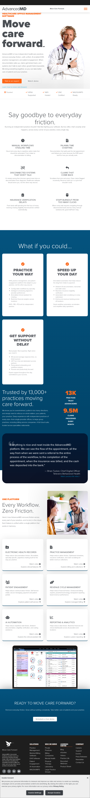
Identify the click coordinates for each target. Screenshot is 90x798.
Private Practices (48, 749)
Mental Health (50, 758)
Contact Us (80, 762)
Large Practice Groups (50, 770)
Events (78, 754)
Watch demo (33, 81)
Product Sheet (65, 766)
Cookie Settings (34, 793)
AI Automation (35, 766)
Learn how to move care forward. (14, 87)
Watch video (34, 564)
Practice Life (64, 758)
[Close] (87, 777)
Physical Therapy (48, 762)
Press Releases (81, 756)
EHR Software (35, 758)
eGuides (63, 752)
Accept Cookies (54, 793)
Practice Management (35, 749)
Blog (62, 749)
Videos (63, 755)
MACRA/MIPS (35, 769)
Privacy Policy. (58, 786)
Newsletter (80, 759)
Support (79, 751)
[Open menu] (85, 9)
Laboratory (49, 766)
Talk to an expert (12, 81)
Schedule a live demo (45, 719)
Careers (79, 748)
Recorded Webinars (64, 762)
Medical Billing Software (35, 754)
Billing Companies (49, 754)
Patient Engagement (34, 762)
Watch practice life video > (70, 476)
